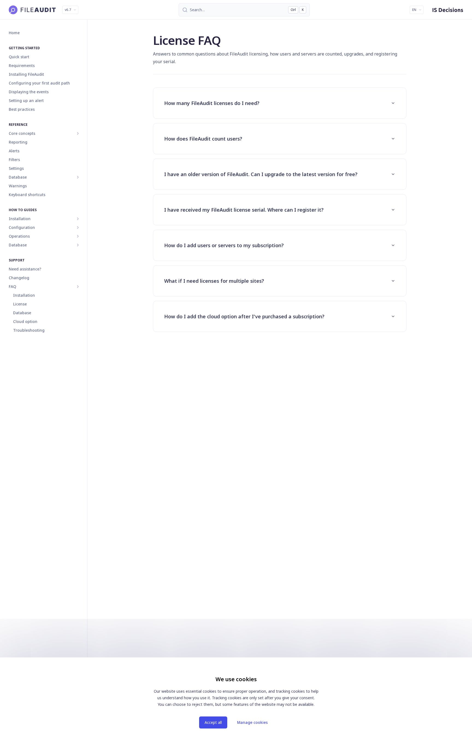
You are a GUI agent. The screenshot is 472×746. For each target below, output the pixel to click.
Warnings (18, 185)
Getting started (24, 48)
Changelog (19, 277)
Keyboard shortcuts (27, 194)
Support (17, 260)
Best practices (22, 109)
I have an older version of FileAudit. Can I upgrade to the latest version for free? (261, 174)
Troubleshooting (29, 330)
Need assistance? (25, 269)
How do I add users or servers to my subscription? (224, 245)
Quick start (19, 56)
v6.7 (68, 9)
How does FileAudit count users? (203, 138)
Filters (14, 159)
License (20, 304)
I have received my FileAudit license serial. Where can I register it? (244, 209)
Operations (19, 236)
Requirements (22, 65)
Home (14, 32)
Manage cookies (252, 722)
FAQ (12, 286)
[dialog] (236, 701)
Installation (20, 218)
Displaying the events (29, 91)
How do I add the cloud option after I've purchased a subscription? (244, 316)
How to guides (23, 210)
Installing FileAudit (26, 74)
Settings (16, 168)
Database (18, 244)
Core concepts (22, 133)
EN (414, 9)
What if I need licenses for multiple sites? (214, 281)
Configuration (22, 227)
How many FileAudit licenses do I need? (211, 103)
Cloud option (25, 321)
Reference (18, 124)
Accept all (213, 722)
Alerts (14, 150)
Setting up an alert (26, 100)
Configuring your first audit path (39, 83)
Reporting (18, 142)
